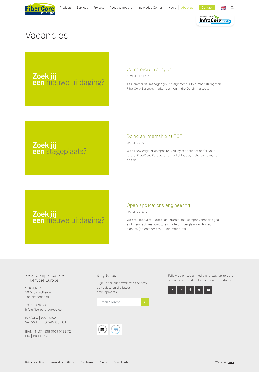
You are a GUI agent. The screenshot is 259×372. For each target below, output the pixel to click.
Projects (98, 7)
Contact (207, 7)
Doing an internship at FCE (154, 136)
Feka (231, 362)
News (172, 7)
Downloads (120, 362)
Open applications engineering (158, 205)
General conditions (62, 362)
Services (82, 7)
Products (65, 7)
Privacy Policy (34, 362)
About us (187, 7)
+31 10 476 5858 (37, 305)
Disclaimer (87, 362)
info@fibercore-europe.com (44, 309)
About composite (121, 7)
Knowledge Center (149, 7)
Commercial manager (149, 69)
